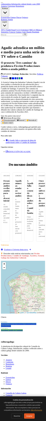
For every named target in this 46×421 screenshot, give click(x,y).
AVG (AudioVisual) (8, 30)
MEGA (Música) (35, 30)
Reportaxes (20, 6)
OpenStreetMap (31, 313)
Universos (11, 6)
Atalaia (10, 20)
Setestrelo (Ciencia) (8, 32)
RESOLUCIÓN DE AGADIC (19, 152)
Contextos (9, 362)
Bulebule (5, 8)
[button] (4, 264)
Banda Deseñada (33, 32)
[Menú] (2, 2)
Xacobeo (4, 330)
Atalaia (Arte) (21, 32)
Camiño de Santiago (15, 330)
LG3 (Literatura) (23, 30)
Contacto (9, 395)
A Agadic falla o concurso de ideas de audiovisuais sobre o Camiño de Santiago (21, 141)
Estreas (13, 17)
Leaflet (21, 313)
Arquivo (4, 6)
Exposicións (5, 17)
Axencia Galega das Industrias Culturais (16, 324)
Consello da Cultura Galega (16, 393)
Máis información (36, 410)
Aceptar (29, 416)
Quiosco (25, 17)
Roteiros (4, 20)
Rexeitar (17, 416)
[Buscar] (25, 34)
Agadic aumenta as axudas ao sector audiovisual (20, 188)
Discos (18, 17)
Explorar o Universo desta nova (16, 250)
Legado (4, 22)
